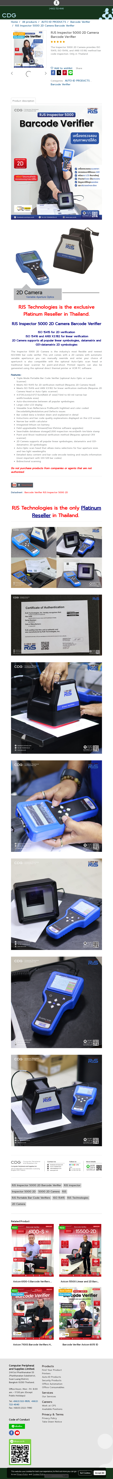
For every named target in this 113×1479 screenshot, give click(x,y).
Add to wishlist (62, 68)
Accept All (99, 1473)
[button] (103, 15)
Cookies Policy (39, 1474)
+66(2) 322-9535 (21, 1401)
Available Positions (52, 1409)
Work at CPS (49, 1405)
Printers (46, 1373)
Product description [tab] (23, 101)
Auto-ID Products (51, 1377)
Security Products (51, 1380)
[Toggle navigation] (109, 15)
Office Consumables (53, 1387)
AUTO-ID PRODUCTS (78, 81)
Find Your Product (52, 1370)
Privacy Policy (49, 1418)
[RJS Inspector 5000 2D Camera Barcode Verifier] (28, 49)
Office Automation (52, 1384)
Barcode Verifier (60, 84)
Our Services (49, 1396)
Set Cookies (85, 1473)
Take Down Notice (52, 1421)
